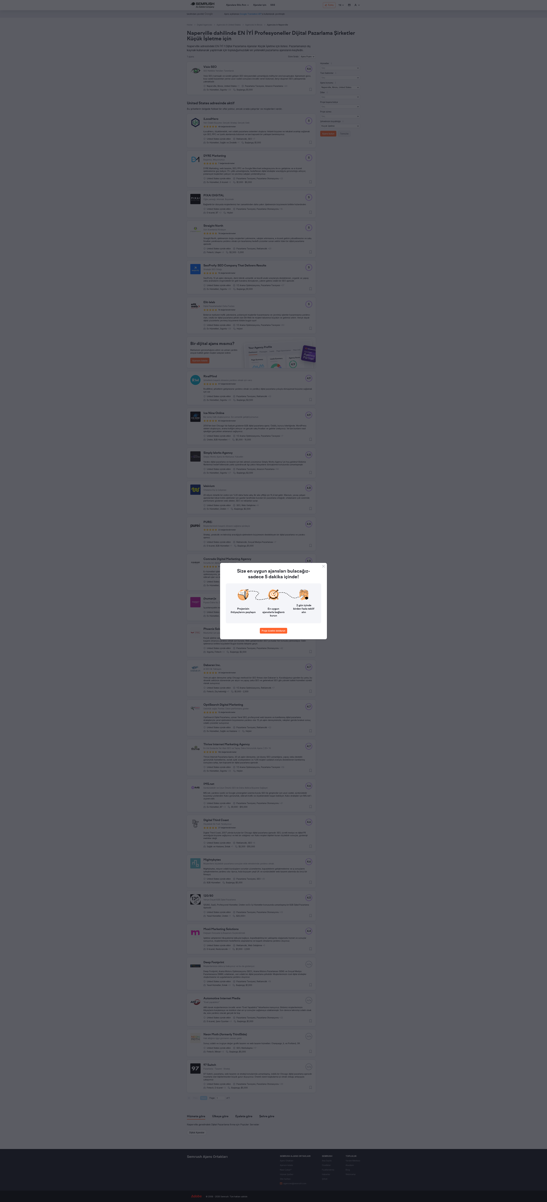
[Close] (323, 566)
